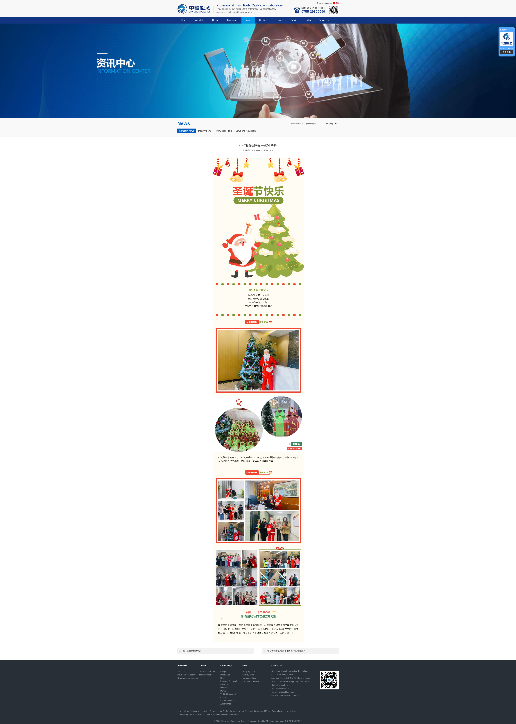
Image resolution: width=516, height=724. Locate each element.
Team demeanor (206, 675)
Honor (280, 20)
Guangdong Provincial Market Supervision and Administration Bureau (208, 715)
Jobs (308, 20)
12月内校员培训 (194, 651)
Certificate (264, 20)
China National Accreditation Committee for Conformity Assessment (214, 711)
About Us (199, 20)
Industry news (204, 131)
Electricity (224, 684)
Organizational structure (187, 678)
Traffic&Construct (228, 694)
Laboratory (232, 20)
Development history (186, 675)
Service (294, 20)
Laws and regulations (246, 131)
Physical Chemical (228, 681)
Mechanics (225, 675)
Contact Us (324, 20)
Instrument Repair (228, 700)
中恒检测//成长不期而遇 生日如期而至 (288, 651)
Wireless (224, 687)
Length (223, 671)
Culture (215, 20)
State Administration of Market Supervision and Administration (272, 711)
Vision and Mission (207, 671)
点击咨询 (507, 52)
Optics (223, 697)
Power (223, 691)
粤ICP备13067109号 (293, 721)
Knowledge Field (224, 131)
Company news (186, 131)
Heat (222, 678)
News (248, 20)
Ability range (225, 704)
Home (184, 20)
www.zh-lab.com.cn (289, 695)
